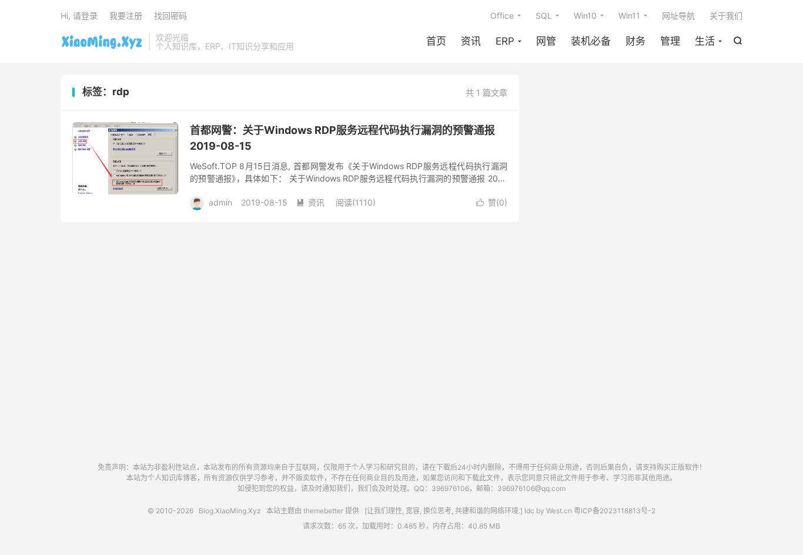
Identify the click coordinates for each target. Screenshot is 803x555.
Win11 (629, 16)
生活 (705, 41)
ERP (505, 41)
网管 (546, 41)
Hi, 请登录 (79, 16)
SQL (544, 16)
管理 (670, 41)
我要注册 (125, 16)
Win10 (585, 16)
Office (502, 16)
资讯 (471, 41)
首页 (436, 41)
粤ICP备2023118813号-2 (614, 510)
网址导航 (678, 16)
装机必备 (591, 41)
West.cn (559, 510)
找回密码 (170, 16)
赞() (491, 202)
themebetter (323, 510)
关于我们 (726, 16)
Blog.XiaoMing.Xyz (102, 41)
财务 (635, 41)
